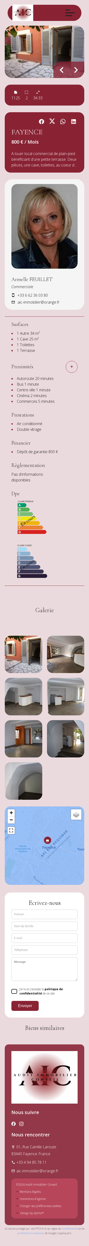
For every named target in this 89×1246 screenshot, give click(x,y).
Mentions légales (30, 1192)
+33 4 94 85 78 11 (31, 1162)
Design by (32, 1213)
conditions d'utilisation (30, 1233)
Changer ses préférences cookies (40, 1206)
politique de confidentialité (41, 991)
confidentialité (69, 1228)
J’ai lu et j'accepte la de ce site (41, 991)
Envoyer (25, 1006)
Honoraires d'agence (33, 1199)
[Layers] (76, 814)
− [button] (11, 820)
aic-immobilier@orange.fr (39, 302)
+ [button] (11, 813)
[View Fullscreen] (11, 830)
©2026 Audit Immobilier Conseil (36, 1185)
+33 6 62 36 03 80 (33, 295)
